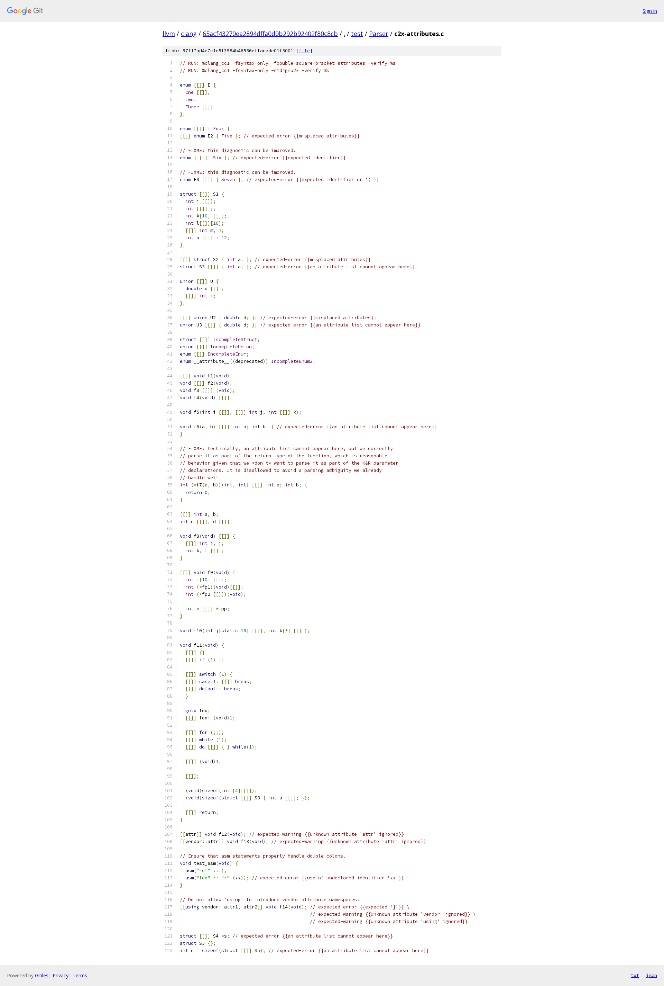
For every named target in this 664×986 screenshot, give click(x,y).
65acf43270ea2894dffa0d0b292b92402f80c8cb (270, 33)
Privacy (60, 975)
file (304, 51)
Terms (80, 975)
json (651, 975)
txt (635, 975)
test (357, 33)
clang (189, 33)
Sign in (650, 11)
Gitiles (41, 975)
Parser (378, 33)
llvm (169, 33)
